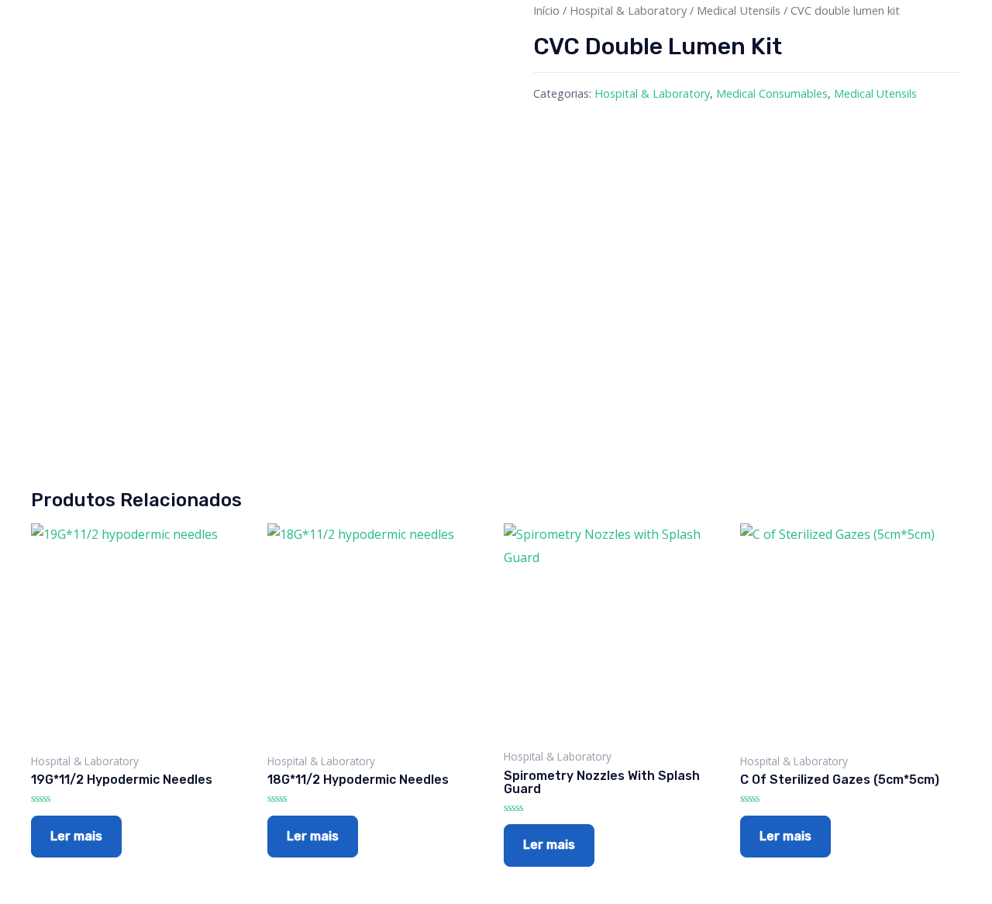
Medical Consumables (772, 93)
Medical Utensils (738, 10)
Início (546, 10)
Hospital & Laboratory (628, 10)
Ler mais (76, 836)
